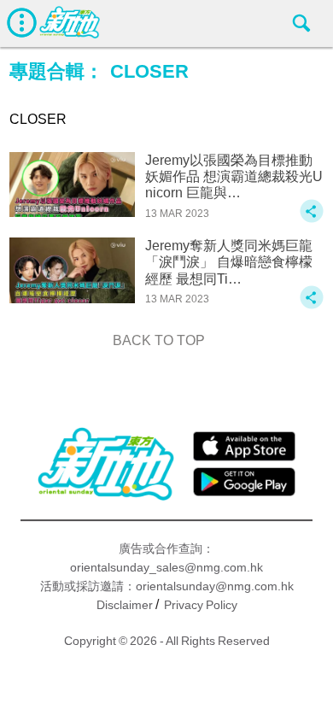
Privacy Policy (200, 605)
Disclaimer (124, 605)
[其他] (311, 219)
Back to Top (159, 340)
